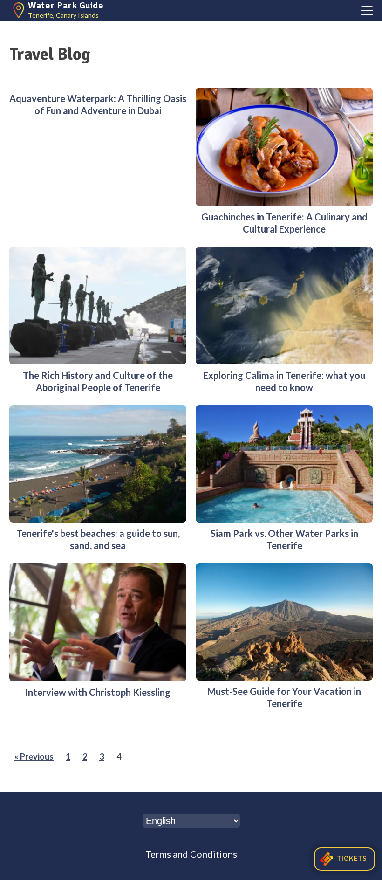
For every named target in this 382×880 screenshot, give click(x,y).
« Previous (34, 756)
